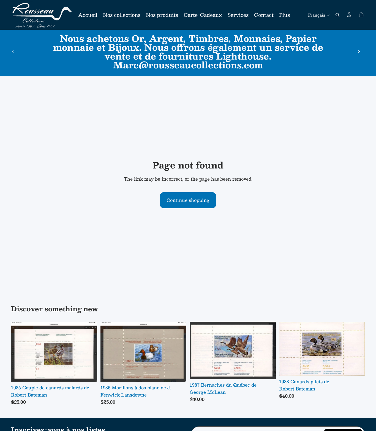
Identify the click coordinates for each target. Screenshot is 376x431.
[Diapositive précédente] (13, 51)
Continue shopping (188, 200)
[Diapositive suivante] (359, 51)
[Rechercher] (337, 15)
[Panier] (361, 15)
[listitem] (284, 15)
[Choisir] (89, 373)
